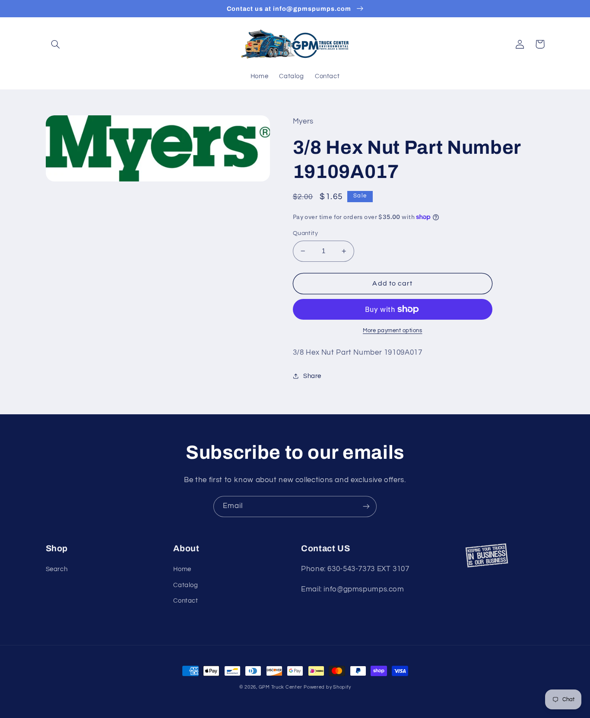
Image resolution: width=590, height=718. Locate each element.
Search (57, 569)
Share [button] (312, 376)
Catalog (185, 585)
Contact (185, 600)
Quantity (305, 233)
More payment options (392, 331)
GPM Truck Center (280, 687)
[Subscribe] (366, 506)
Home (182, 569)
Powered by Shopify (327, 687)
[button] (56, 44)
